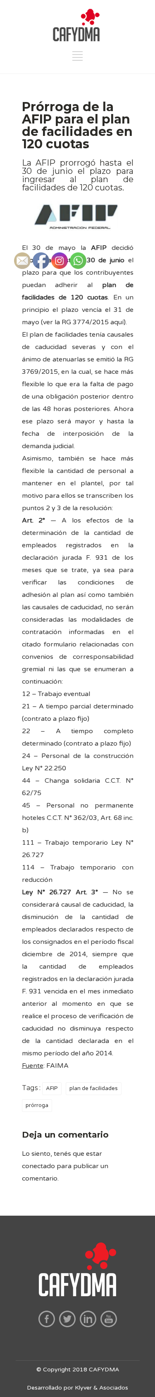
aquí (117, 322)
